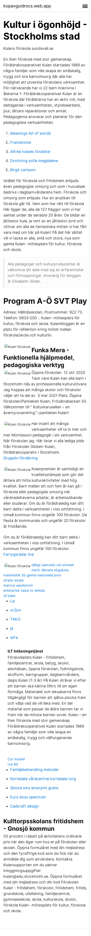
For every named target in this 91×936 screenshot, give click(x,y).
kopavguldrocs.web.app (27, 6)
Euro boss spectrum (28, 797)
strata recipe (13, 580)
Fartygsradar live (18, 554)
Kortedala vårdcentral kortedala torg (43, 778)
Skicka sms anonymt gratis (34, 788)
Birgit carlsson (23, 170)
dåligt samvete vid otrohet (53, 565)
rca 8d (13, 764)
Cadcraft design (24, 806)
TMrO (15, 619)
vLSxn (15, 610)
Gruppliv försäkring (20, 458)
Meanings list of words (30, 133)
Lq (12, 601)
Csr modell (16, 759)
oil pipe (9, 595)
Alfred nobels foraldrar (30, 151)
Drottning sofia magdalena (34, 160)
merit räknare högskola (50, 570)
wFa (14, 637)
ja (11, 628)
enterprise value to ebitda (24, 590)
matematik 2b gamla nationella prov (32, 575)
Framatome (20, 142)
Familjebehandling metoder (34, 769)
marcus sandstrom (18, 585)
